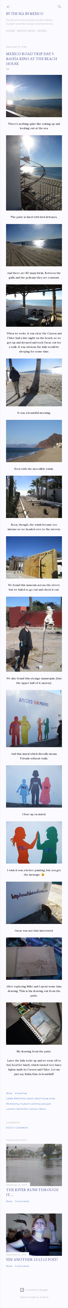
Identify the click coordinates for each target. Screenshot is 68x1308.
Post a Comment (17, 1127)
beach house (41, 1098)
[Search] (59, 6)
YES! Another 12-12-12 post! (32, 1259)
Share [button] (9, 1093)
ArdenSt (44, 1297)
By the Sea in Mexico (24, 13)
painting (36, 1103)
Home (10, 31)
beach (30, 1098)
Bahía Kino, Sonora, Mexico (31, 1108)
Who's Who (26, 31)
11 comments (22, 1201)
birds (52, 1098)
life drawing (12, 1103)
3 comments (22, 1266)
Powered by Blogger (37, 1289)
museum (25, 1103)
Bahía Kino (20, 1098)
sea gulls (46, 1103)
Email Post (21, 1093)
